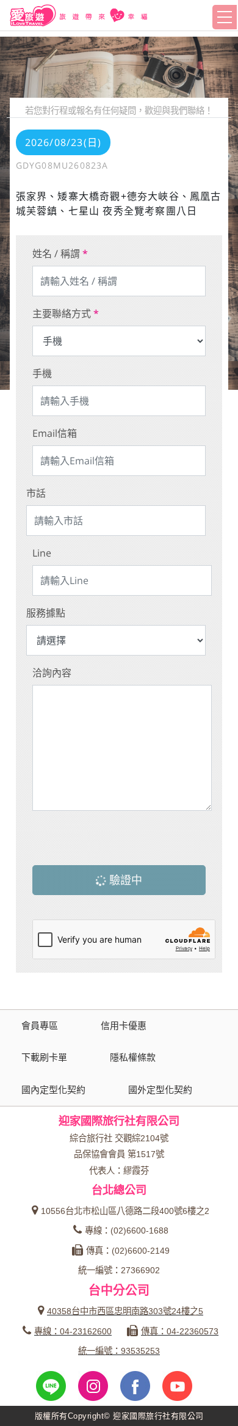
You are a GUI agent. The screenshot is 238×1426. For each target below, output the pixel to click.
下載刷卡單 (44, 1057)
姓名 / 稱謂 (60, 253)
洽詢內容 (51, 672)
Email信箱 (54, 433)
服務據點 (45, 613)
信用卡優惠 (123, 1025)
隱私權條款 (133, 1057)
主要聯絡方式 (65, 313)
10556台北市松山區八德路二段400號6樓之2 (125, 1211)
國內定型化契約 (53, 1089)
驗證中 (124, 879)
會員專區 (39, 1025)
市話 (36, 493)
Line (41, 553)
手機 (42, 373)
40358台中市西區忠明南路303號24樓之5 (125, 1311)
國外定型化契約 (160, 1089)
